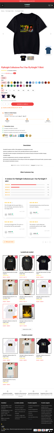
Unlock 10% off (3, 426)
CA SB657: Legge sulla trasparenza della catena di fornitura (20, 417)
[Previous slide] (3, 33)
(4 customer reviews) (11, 70)
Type (2, 75)
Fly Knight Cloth (10, 11)
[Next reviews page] (50, 242)
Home (2, 11)
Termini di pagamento (33, 409)
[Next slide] (50, 33)
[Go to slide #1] (23, 58)
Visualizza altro (27, 329)
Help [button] (51, 431)
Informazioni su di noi (19, 405)
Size (2, 88)
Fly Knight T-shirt (19, 11)
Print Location (4, 92)
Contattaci (30, 415)
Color (2, 80)
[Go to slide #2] (30, 58)
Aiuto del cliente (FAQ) (33, 417)
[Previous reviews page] (43, 242)
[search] (49, 5)
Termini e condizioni (19, 407)
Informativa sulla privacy (20, 409)
